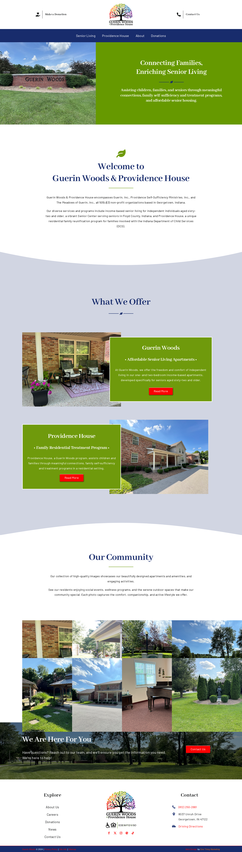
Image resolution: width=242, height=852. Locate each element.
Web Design (191, 849)
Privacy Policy (50, 849)
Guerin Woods (29, 849)
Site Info (63, 849)
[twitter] (115, 833)
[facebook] (109, 833)
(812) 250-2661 (187, 807)
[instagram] (121, 833)
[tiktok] (133, 833)
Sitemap (72, 849)
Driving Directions (190, 826)
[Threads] (127, 833)
